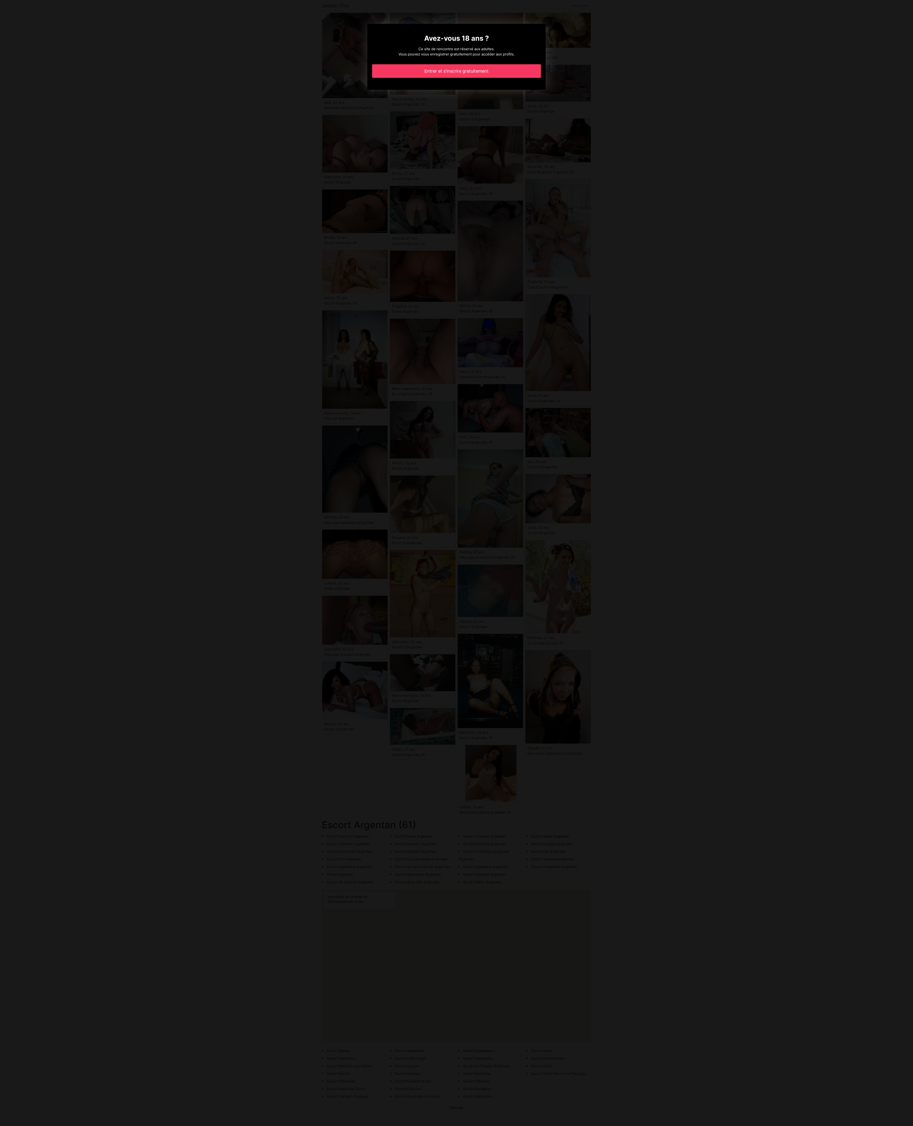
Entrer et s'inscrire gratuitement (456, 71)
